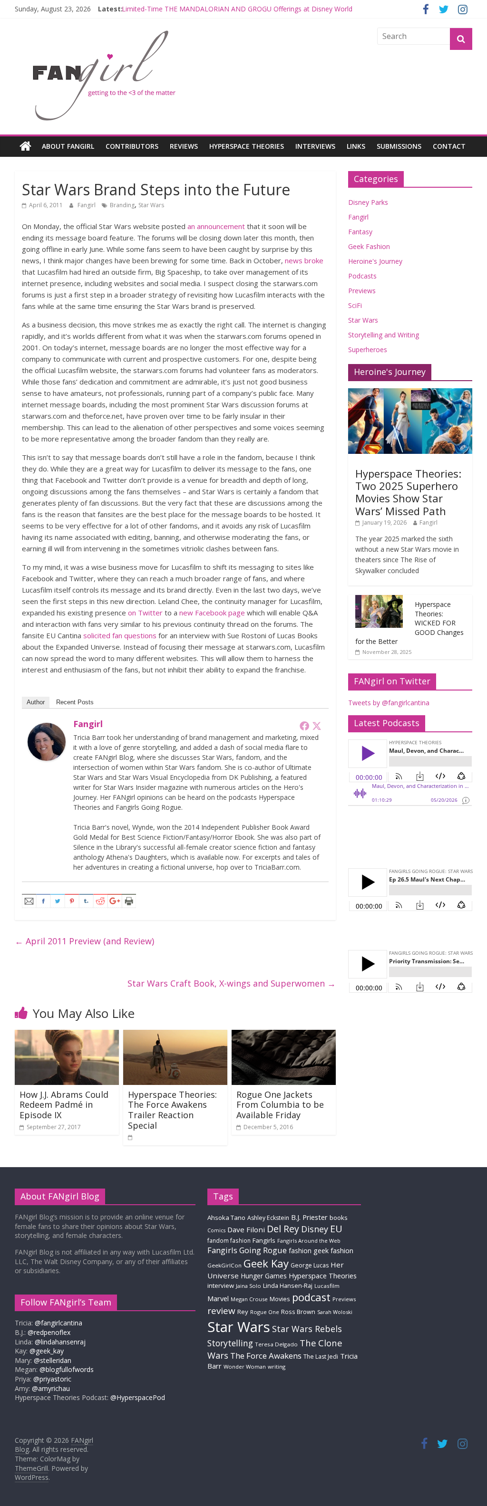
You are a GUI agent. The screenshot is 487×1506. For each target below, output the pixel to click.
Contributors (132, 146)
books (339, 1217)
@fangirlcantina (58, 1322)
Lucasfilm (327, 1285)
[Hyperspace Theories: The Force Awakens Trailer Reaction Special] (175, 1035)
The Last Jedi (320, 1357)
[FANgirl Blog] (25, 146)
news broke (304, 260)
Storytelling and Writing (383, 334)
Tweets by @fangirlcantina (388, 702)
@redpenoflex (49, 1332)
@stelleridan (52, 1360)
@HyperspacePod (137, 1397)
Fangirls (264, 1240)
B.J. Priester (309, 1217)
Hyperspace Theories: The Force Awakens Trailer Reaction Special (172, 1110)
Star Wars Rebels (307, 1328)
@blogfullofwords (66, 1369)
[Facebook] (304, 725)
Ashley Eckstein (268, 1218)
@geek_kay (46, 1350)
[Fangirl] (47, 728)
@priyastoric (52, 1378)
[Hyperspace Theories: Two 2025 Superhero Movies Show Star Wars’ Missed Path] (410, 393)
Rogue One (264, 1311)
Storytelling (230, 1343)
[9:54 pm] (131, 1137)
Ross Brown (298, 1312)
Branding (122, 205)
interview (220, 1285)
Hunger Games (264, 1275)
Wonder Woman (245, 1366)
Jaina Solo (248, 1285)
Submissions (399, 146)
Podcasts (362, 275)
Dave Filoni (246, 1229)
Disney (314, 1229)
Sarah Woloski (334, 1311)
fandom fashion (229, 1240)
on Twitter (145, 612)
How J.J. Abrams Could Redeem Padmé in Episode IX (63, 1105)
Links (356, 146)
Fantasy (360, 231)
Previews (362, 290)
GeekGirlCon (224, 1265)
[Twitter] (316, 725)
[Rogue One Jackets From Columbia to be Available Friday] (284, 1035)
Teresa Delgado (276, 1344)
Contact (449, 146)
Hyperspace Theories (246, 146)
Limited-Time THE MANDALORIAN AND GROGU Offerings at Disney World (237, 8)
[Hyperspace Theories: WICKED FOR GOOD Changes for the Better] (379, 599)
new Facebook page (212, 612)
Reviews (184, 146)
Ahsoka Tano (226, 1217)
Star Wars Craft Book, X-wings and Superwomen (231, 983)
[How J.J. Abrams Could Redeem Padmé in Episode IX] (67, 1035)
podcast (311, 1297)
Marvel (218, 1298)
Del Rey (283, 1228)
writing (276, 1366)
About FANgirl (68, 146)
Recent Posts (75, 702)
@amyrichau (51, 1388)
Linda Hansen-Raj (287, 1286)
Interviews (315, 146)
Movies (280, 1299)
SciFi (355, 305)
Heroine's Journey (375, 261)
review (221, 1311)
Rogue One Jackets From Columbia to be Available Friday (280, 1105)
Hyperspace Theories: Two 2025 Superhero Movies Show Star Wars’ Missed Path (408, 492)
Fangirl (87, 205)
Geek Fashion (369, 246)
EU (336, 1228)
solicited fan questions (119, 635)
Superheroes (367, 349)
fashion (300, 1250)
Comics (216, 1230)
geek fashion (333, 1250)
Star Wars (151, 205)
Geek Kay (266, 1263)
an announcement (216, 226)
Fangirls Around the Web (309, 1240)
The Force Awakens (266, 1355)
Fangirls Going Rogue (247, 1250)
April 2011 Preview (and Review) (84, 941)
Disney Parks (368, 202)
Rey (242, 1311)
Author (36, 702)
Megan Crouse (249, 1299)
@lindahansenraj (60, 1341)
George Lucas (310, 1265)
